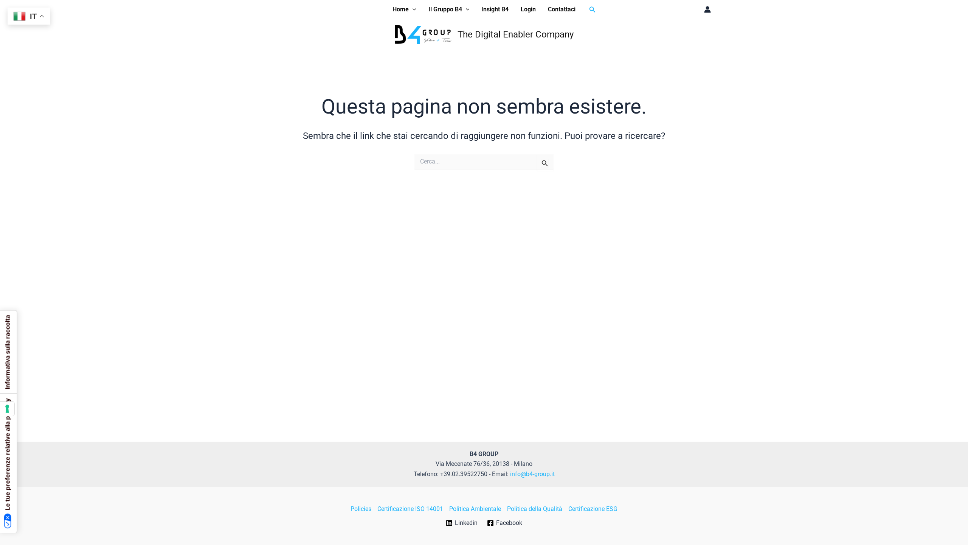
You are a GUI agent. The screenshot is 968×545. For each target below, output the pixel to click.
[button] (412, 9)
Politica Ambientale (475, 508)
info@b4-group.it (532, 474)
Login (528, 9)
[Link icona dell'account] (707, 9)
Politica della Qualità (534, 508)
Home (400, 9)
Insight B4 (495, 9)
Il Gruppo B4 (445, 9)
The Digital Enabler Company (516, 34)
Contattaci (562, 9)
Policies (361, 508)
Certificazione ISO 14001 (410, 508)
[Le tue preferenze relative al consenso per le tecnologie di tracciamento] (7, 409)
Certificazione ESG (592, 508)
